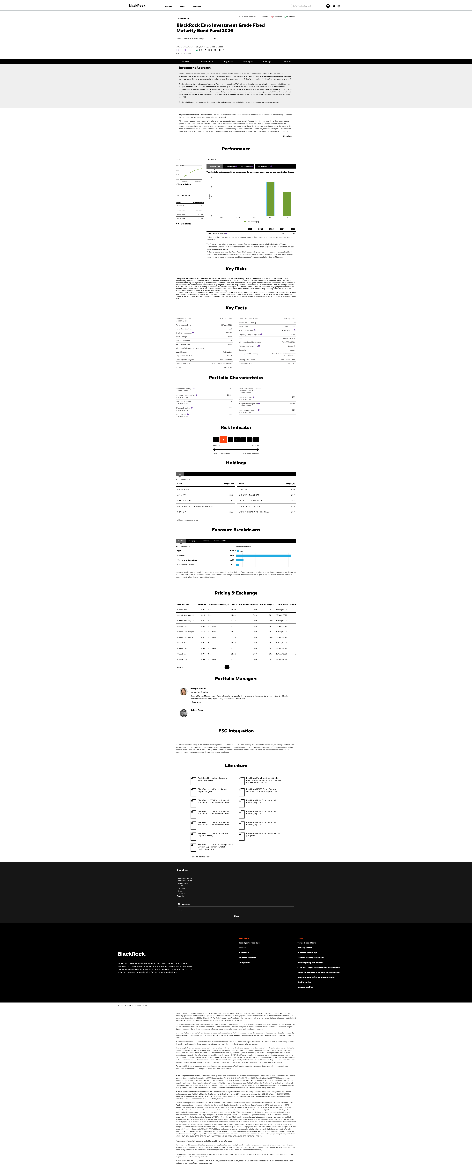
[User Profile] (338, 5)
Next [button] (229, 667)
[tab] (190, 173)
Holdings (267, 62)
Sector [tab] (180, 541)
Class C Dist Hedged (185, 632)
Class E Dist (182, 659)
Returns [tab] (211, 159)
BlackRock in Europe (185, 881)
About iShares (183, 883)
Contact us (181, 893)
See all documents (201, 857)
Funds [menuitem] (182, 6)
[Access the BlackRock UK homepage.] (132, 955)
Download (291, 17)
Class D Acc (182, 643)
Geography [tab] (192, 541)
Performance (206, 62)
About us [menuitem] (168, 6)
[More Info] (236, 166)
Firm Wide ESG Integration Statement (211, 750)
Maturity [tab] (205, 541)
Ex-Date (178, 202)
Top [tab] (179, 474)
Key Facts (228, 62)
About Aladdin (182, 886)
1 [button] (226, 667)
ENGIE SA (243, 489)
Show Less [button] (287, 136)
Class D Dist (182, 648)
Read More (196, 702)
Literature (286, 62)
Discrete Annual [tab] (263, 166)
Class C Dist (182, 626)
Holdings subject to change (187, 520)
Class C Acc (182, 610)
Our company (182, 888)
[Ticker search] (328, 6)
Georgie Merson (198, 689)
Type (179, 550)
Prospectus (277, 17)
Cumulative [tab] (246, 166)
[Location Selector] (333, 5)
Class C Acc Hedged (185, 615)
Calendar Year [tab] (214, 166)
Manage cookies (305, 987)
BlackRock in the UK (185, 878)
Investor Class (183, 604)
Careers (180, 891)
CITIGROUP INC (183, 489)
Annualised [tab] (230, 166)
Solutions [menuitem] (197, 6)
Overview (185, 62)
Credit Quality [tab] (220, 541)
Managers (248, 62)
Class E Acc (181, 654)
